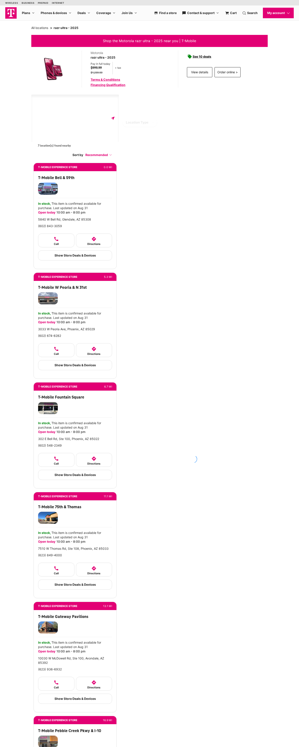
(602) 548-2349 (50, 445)
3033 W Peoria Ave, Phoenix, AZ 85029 (66, 329)
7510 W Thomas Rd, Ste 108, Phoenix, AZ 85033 (73, 548)
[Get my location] (113, 118)
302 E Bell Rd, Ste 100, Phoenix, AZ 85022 (68, 439)
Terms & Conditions (105, 79)
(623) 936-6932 (50, 669)
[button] (98, 155)
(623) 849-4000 (50, 555)
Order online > (227, 72)
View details (199, 72)
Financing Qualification (108, 85)
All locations (39, 28)
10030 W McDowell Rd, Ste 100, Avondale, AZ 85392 (71, 660)
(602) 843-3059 (50, 226)
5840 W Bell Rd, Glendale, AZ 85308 (64, 219)
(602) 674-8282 (49, 336)
